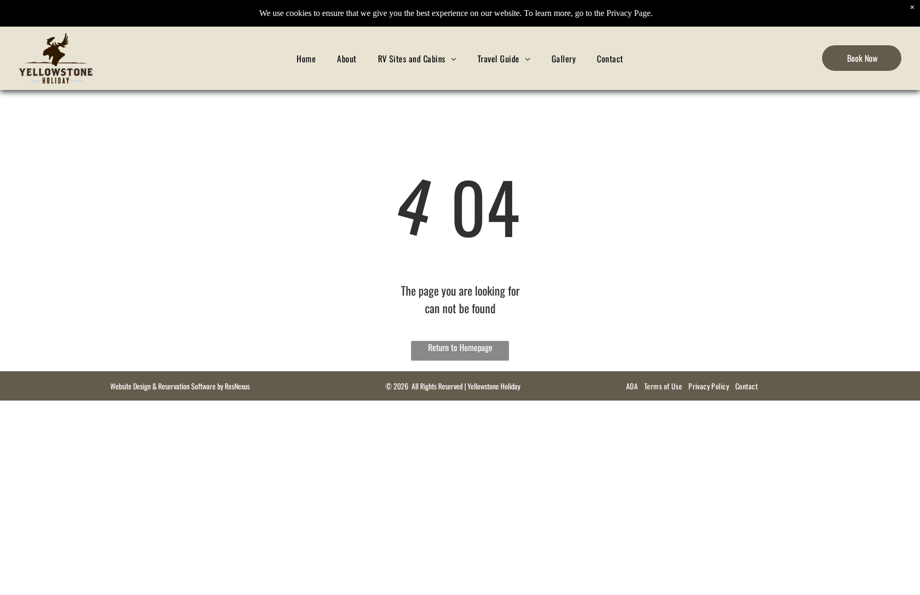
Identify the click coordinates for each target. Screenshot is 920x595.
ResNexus (237, 386)
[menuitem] (306, 58)
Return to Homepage (460, 347)
